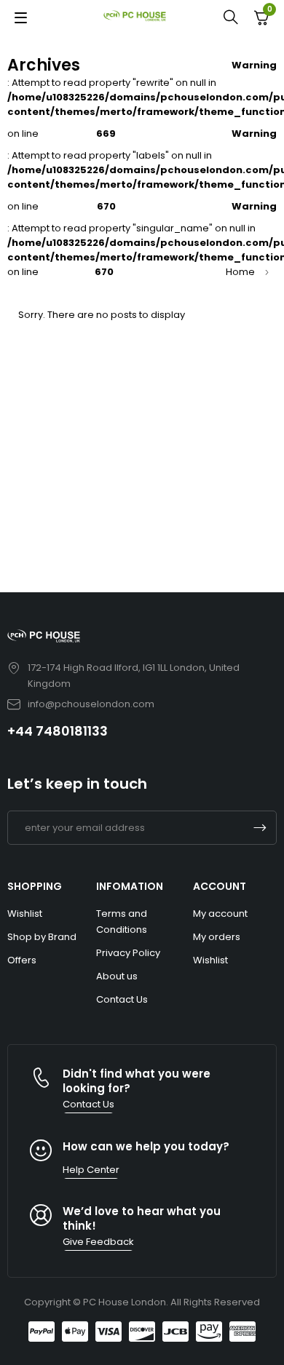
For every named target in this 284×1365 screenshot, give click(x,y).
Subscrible (260, 827)
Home (240, 272)
